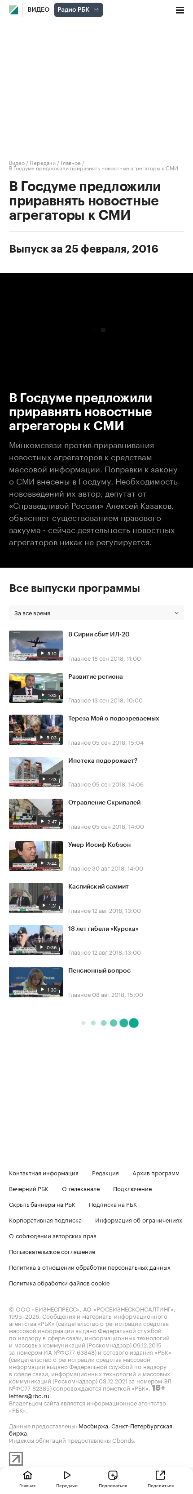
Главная (27, 1485)
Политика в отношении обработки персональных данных (90, 1266)
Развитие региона (95, 677)
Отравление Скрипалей (104, 803)
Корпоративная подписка (45, 1219)
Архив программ (156, 1172)
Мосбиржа (93, 1425)
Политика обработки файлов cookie (59, 1282)
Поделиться (161, 1485)
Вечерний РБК (28, 1187)
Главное (71, 162)
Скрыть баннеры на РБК (42, 1203)
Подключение (132, 1187)
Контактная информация (44, 1172)
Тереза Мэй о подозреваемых (113, 719)
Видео (38, 10)
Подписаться (113, 1485)
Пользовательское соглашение (52, 1250)
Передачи (43, 162)
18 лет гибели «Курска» (103, 929)
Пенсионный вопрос (99, 971)
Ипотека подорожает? (102, 761)
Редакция (105, 1172)
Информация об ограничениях (138, 1219)
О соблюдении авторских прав (52, 1235)
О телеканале (81, 1187)
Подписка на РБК (113, 1203)
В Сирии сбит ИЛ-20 (99, 634)
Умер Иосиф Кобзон (99, 845)
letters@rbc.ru (29, 1395)
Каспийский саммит (98, 887)
